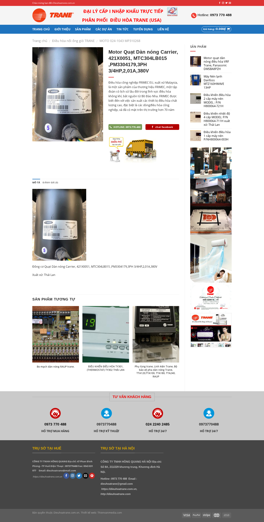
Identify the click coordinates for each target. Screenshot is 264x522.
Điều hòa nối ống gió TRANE (73, 41)
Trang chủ (39, 41)
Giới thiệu (62, 29)
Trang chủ (41, 29)
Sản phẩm (83, 29)
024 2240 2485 (158, 424)
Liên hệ (163, 29)
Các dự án (104, 29)
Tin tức (122, 29)
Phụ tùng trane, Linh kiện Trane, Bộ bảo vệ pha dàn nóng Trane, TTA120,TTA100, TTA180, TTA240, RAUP (156, 371)
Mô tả (36, 182)
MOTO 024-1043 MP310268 (119, 41)
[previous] (32, 345)
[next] (179, 345)
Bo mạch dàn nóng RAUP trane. (56, 366)
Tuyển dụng (143, 29)
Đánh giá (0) (50, 182)
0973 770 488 (55, 424)
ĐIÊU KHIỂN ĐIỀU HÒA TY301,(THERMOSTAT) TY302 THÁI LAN (105, 368)
